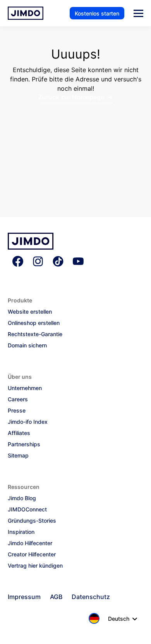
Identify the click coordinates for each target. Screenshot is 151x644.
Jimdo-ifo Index (28, 421)
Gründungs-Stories (32, 520)
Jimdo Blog (22, 498)
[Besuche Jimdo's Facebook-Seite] (18, 262)
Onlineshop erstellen (34, 322)
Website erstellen (30, 311)
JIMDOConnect (27, 509)
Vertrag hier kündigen (35, 565)
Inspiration (21, 531)
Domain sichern (27, 345)
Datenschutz (91, 597)
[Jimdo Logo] (25, 13)
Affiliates (19, 433)
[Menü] (138, 13)
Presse (17, 410)
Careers (18, 399)
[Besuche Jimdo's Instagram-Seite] (38, 262)
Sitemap (18, 455)
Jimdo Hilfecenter (30, 543)
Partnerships (24, 444)
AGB (56, 597)
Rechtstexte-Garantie (35, 334)
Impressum (24, 597)
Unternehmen (25, 388)
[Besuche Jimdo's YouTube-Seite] (78, 262)
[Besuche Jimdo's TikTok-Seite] (58, 262)
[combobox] (111, 618)
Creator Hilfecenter (32, 554)
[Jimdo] (30, 247)
